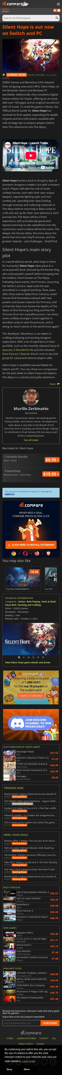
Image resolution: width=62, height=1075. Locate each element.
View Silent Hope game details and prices (27, 662)
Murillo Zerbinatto (36, 74)
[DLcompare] (31, 1032)
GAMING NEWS (16, 75)
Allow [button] (27, 1069)
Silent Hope (35, 373)
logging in (10, 494)
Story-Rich (10, 604)
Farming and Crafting (29, 604)
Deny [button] (9, 1069)
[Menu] (58, 4)
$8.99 (51, 459)
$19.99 (50, 474)
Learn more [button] (28, 1061)
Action (21, 601)
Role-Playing (33, 601)
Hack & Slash (48, 601)
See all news (31, 440)
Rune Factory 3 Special (15, 354)
